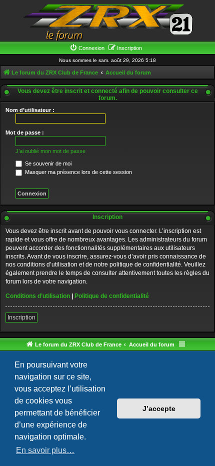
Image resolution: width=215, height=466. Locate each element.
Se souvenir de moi (48, 163)
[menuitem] (87, 48)
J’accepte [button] (159, 408)
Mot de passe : (25, 133)
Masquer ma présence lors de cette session (78, 172)
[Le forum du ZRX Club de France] (107, 22)
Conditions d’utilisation (38, 296)
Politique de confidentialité (111, 296)
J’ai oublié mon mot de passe (51, 151)
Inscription (22, 317)
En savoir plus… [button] (45, 450)
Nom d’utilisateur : (30, 110)
